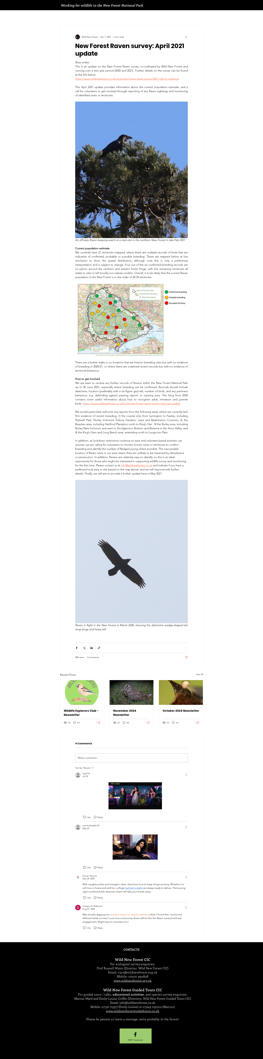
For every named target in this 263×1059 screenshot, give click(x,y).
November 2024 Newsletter (124, 713)
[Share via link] (99, 647)
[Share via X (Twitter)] (84, 647)
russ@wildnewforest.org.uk (137, 972)
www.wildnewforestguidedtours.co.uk (132, 1011)
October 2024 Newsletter (181, 711)
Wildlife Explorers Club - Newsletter (81, 713)
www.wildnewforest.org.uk (133, 980)
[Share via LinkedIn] (91, 647)
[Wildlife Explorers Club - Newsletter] (82, 692)
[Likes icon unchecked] (84, 817)
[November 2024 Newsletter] (132, 692)
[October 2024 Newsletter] (181, 692)
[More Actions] (186, 775)
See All (199, 674)
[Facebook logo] (135, 1034)
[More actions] (186, 37)
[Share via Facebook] (76, 647)
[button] (135, 1040)
